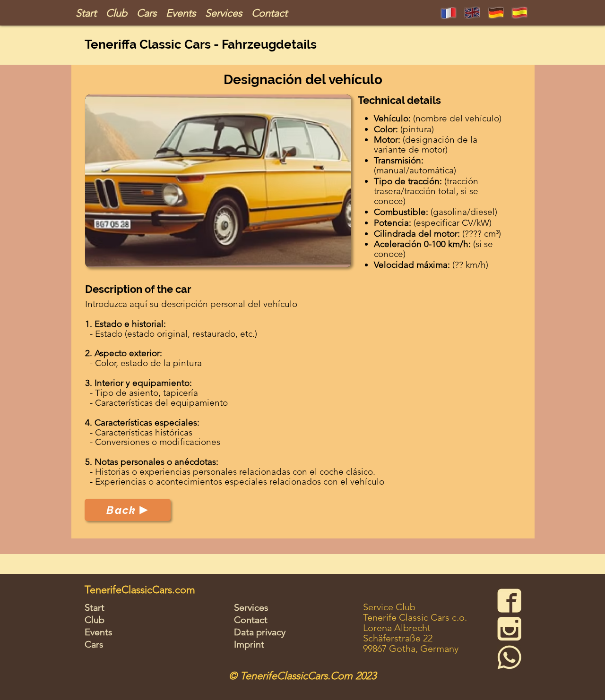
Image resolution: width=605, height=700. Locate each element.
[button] (218, 180)
